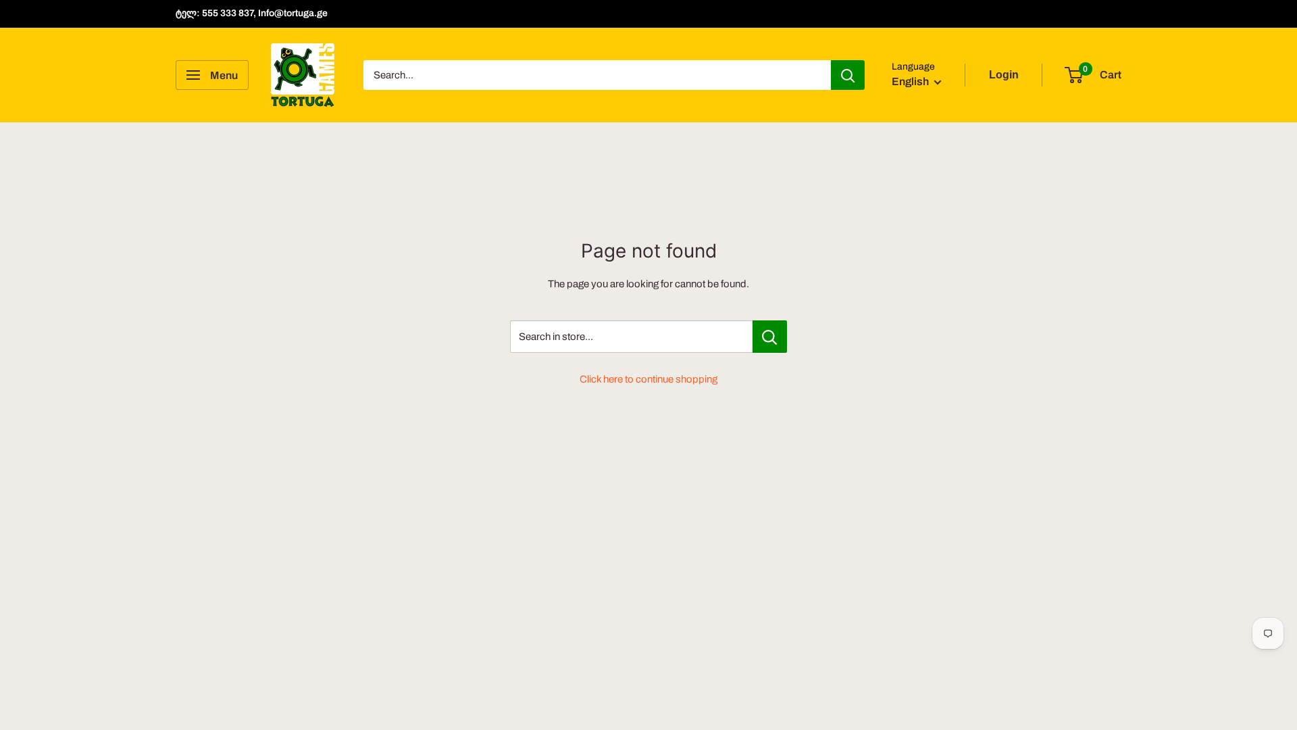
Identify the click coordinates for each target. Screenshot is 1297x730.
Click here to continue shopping (648, 379)
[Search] (848, 75)
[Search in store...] (770, 336)
